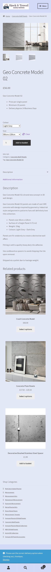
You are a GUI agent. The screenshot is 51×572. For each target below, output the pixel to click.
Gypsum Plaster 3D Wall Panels (15, 518)
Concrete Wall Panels (19, 16)
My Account (8, 568)
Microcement (9, 492)
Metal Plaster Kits (11, 507)
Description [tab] (8, 172)
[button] (44, 27)
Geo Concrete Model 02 (15, 160)
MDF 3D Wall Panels (11, 529)
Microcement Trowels (12, 515)
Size (4, 131)
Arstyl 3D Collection (11, 533)
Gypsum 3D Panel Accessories (15, 537)
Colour (6, 122)
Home (8, 16)
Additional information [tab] (13, 179)
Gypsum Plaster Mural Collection (16, 526)
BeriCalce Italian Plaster (13, 489)
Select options (25, 329)
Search (25, 568)
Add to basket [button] (25, 463)
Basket (39, 565)
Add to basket (22, 142)
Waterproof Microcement (13, 500)
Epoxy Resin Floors (11, 511)
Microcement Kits (11, 496)
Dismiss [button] (6, 559)
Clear (28, 134)
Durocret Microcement (13, 503)
